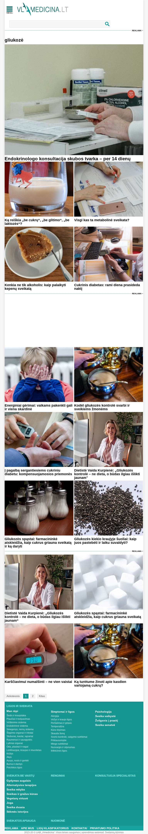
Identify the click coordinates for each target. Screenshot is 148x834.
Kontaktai (79, 828)
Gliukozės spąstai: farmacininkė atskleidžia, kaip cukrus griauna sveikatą (107, 615)
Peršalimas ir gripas (61, 723)
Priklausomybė (58, 740)
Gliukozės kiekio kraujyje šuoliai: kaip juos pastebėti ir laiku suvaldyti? (105, 541)
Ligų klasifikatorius (53, 828)
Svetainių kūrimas (114, 832)
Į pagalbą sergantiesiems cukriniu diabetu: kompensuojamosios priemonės (38, 472)
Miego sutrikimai (59, 743)
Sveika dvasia (16, 807)
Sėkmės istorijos (17, 811)
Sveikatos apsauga (21, 820)
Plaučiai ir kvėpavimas (18, 719)
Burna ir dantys (14, 764)
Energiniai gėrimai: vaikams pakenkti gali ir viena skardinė (38, 407)
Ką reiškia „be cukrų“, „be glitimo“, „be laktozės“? (37, 222)
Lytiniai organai (15, 743)
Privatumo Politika (104, 828)
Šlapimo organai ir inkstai (20, 732)
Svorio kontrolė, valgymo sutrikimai (69, 737)
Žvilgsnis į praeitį (106, 720)
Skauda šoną (58, 733)
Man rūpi (12, 711)
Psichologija (103, 711)
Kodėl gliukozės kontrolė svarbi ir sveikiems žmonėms (102, 407)
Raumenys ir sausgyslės (19, 739)
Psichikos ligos (14, 767)
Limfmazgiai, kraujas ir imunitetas (24, 750)
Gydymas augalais (19, 780)
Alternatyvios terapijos (21, 785)
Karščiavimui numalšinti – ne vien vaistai (38, 682)
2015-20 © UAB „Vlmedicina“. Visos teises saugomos (52, 832)
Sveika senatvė (105, 724)
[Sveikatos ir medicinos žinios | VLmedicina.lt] (42, 9)
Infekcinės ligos (59, 750)
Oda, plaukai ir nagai (17, 746)
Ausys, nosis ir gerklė (18, 760)
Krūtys (10, 753)
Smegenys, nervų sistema (20, 729)
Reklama (136, 30)
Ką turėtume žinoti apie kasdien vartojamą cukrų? (100, 683)
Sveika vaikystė (105, 716)
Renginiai (58, 775)
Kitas (42, 696)
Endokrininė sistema (17, 726)
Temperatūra (57, 726)
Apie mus (27, 828)
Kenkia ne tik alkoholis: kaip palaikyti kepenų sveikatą (35, 287)
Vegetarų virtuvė (17, 798)
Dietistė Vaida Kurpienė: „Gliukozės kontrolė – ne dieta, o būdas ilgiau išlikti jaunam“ (37, 616)
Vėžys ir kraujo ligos (61, 719)
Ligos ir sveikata (19, 706)
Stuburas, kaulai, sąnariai (20, 736)
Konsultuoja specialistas (115, 775)
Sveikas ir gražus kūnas (22, 793)
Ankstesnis (13, 696)
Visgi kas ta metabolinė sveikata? (101, 220)
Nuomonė (58, 820)
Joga (10, 802)
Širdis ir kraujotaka (16, 715)
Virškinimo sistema (16, 722)
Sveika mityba (16, 789)
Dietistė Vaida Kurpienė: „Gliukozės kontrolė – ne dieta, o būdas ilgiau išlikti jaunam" (107, 474)
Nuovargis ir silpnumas (63, 747)
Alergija (55, 716)
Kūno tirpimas (58, 730)
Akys (9, 757)
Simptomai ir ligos (63, 711)
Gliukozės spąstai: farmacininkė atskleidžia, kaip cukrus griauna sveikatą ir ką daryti (38, 542)
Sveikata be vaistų (20, 775)
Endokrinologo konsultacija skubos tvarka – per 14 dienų (68, 158)
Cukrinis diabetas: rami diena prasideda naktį (107, 287)
